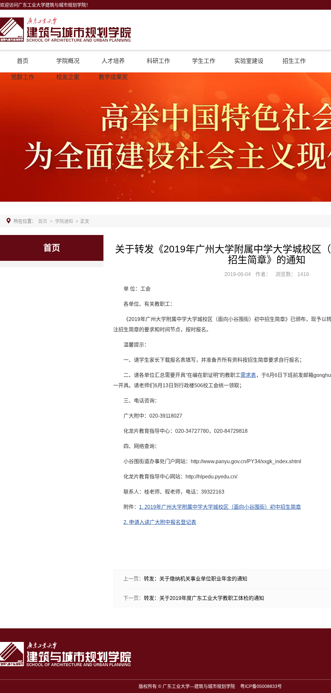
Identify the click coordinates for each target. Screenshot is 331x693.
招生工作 (294, 61)
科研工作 (158, 61)
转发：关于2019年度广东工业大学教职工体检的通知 (204, 598)
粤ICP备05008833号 (261, 686)
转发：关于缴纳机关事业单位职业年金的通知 (195, 578)
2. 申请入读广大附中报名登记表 (159, 522)
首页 (22, 61)
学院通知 (64, 221)
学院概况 (68, 61)
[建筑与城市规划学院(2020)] (65, 19)
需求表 (248, 375)
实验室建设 (248, 61)
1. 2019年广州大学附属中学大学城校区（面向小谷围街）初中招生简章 (220, 507)
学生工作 (203, 61)
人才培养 (113, 61)
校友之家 (68, 77)
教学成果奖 (113, 77)
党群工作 (22, 77)
